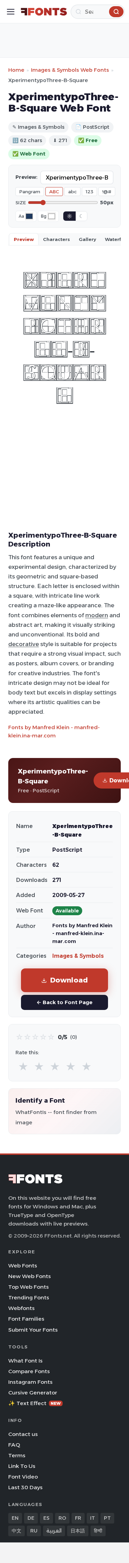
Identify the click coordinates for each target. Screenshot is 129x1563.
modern (96, 615)
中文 (16, 1531)
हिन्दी (98, 1531)
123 (89, 191)
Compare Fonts (29, 1371)
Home (16, 70)
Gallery (87, 239)
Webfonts (21, 1308)
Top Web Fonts (28, 1287)
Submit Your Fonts (33, 1329)
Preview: (26, 177)
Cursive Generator (32, 1392)
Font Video (23, 1476)
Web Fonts (22, 1265)
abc (72, 191)
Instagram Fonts (30, 1382)
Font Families (26, 1318)
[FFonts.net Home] (44, 12)
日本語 (78, 1531)
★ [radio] (23, 1067)
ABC (54, 191)
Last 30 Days (25, 1487)
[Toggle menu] (10, 11)
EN (15, 1518)
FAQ (14, 1444)
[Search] (116, 11)
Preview (24, 239)
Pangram (29, 191)
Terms (16, 1455)
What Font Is (25, 1360)
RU (33, 1531)
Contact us (23, 1434)
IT (92, 1518)
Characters (56, 239)
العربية (54, 1531)
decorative (23, 644)
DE (31, 1518)
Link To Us (21, 1466)
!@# (106, 191)
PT (107, 1518)
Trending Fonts (28, 1297)
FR (78, 1518)
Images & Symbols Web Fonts (70, 70)
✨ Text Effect (34, 1403)
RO (62, 1518)
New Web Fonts (29, 1276)
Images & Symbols (78, 956)
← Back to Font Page (64, 1002)
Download (69, 980)
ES (46, 1518)
